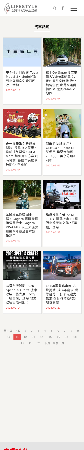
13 (33, 337)
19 (22, 343)
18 (75, 337)
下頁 (47, 343)
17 (66, 337)
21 (39, 343)
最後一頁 (58, 343)
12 (25, 337)
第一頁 (8, 330)
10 (9, 337)
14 (41, 337)
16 (58, 337)
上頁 (18, 330)
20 (30, 343)
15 (50, 337)
